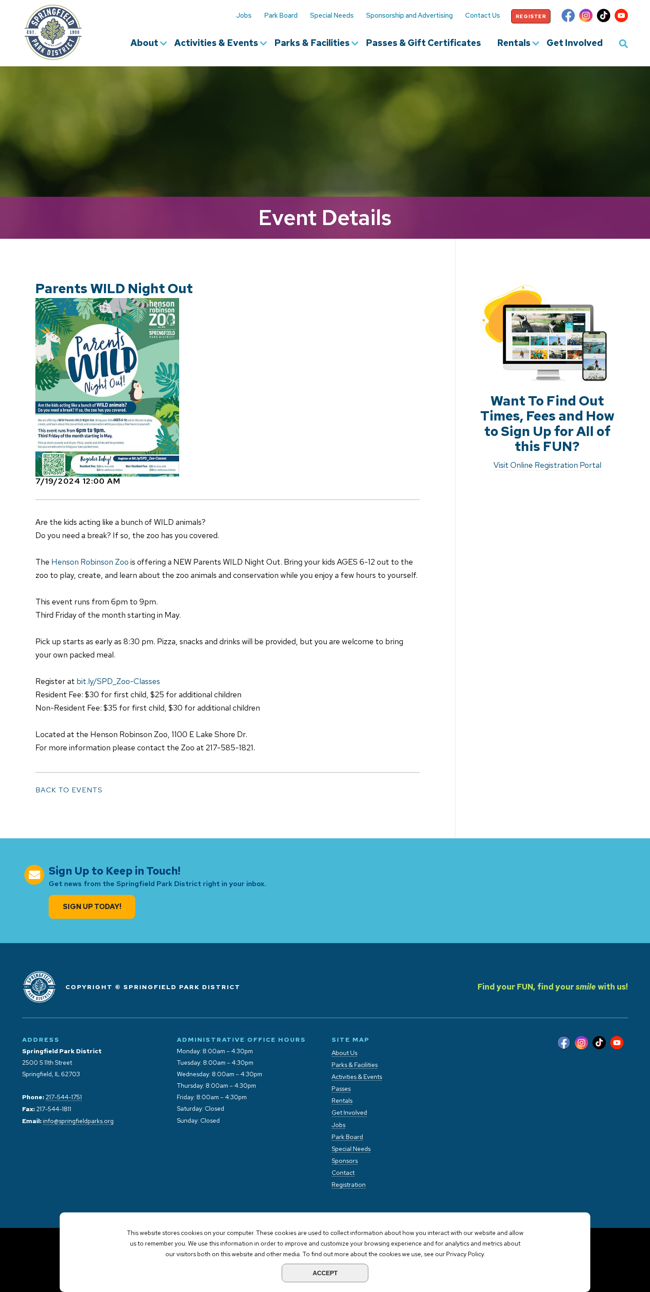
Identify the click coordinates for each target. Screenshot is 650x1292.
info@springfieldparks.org (78, 1121)
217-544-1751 (64, 1097)
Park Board (281, 15)
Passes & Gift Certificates (423, 43)
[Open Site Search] (623, 43)
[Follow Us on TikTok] (603, 16)
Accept (325, 1273)
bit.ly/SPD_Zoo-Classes (118, 681)
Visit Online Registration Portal (547, 465)
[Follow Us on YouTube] (621, 16)
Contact (343, 1173)
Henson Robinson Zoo (90, 562)
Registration (349, 1185)
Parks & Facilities (312, 43)
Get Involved (575, 43)
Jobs (244, 15)
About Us (344, 1053)
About (144, 43)
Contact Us (482, 15)
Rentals (514, 43)
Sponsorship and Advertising (409, 15)
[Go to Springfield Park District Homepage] (53, 32)
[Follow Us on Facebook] (568, 16)
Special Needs (332, 15)
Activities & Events (216, 43)
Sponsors (345, 1161)
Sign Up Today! (92, 906)
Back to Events (69, 790)
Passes (341, 1089)
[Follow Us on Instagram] (586, 16)
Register (531, 16)
